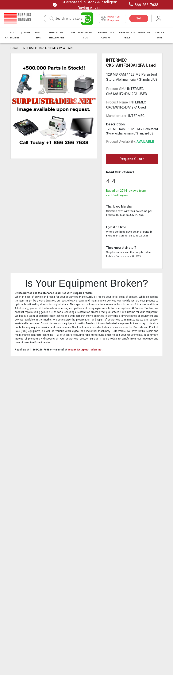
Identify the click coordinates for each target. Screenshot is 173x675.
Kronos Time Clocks (106, 35)
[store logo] (17, 18)
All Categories (12, 35)
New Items (37, 35)
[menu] (86, 35)
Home (27, 32)
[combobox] (68, 18)
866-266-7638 (146, 5)
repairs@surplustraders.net (85, 349)
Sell (139, 18)
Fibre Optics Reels (127, 35)
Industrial (145, 32)
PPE (73, 32)
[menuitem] (12, 35)
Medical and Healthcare (56, 35)
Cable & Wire (159, 35)
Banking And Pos (85, 35)
